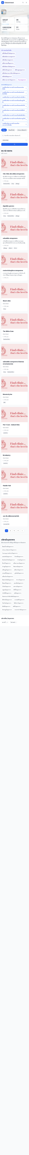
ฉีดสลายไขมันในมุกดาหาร (8, 579)
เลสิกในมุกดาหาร (16, 606)
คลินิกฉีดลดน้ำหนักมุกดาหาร (8, 53)
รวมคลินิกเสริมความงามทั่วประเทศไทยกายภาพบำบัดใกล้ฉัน (14, 124)
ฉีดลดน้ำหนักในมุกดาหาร (7, 546)
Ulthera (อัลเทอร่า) (22, 130)
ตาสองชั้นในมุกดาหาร (7, 573)
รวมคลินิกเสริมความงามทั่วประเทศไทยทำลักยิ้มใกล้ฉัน (14, 111)
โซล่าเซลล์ (13, 622)
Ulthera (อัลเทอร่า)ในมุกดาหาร (9, 550)
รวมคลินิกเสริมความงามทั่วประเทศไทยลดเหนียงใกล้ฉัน (14, 106)
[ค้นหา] (23, 2)
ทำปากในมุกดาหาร (20, 579)
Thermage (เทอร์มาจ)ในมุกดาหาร (9, 553)
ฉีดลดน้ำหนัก (11, 130)
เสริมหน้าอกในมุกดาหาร (7, 576)
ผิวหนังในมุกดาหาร (19, 556)
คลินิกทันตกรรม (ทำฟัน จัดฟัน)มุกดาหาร (11, 73)
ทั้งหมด (4, 130)
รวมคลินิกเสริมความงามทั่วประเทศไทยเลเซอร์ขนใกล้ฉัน (14, 88)
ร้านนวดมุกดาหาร (22, 80)
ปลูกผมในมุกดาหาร (6, 589)
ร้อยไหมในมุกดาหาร (6, 603)
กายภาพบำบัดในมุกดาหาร (20, 609)
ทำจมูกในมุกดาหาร (6, 566)
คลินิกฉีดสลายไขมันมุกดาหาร (8, 66)
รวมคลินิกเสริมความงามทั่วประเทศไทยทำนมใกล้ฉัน (14, 97)
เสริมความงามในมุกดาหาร (19, 563)
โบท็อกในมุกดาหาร (6, 586)
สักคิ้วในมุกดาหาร (17, 589)
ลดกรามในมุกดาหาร (17, 586)
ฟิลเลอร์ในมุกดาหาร (6, 583)
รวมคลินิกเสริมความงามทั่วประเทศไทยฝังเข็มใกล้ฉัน (14, 115)
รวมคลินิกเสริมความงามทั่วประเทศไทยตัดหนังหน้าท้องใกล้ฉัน (14, 93)
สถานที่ (5, 622)
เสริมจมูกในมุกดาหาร (7, 570)
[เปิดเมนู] (26, 2)
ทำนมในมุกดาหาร (21, 560)
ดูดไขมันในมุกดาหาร (19, 573)
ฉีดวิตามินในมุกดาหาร (7, 599)
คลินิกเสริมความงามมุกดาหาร (8, 56)
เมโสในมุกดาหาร (17, 593)
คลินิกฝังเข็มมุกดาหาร (7, 76)
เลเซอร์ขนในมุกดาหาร (7, 556)
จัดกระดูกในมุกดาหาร (7, 609)
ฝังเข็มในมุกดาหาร (6, 606)
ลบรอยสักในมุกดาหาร (19, 599)
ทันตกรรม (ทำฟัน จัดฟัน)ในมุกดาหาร (10, 596)
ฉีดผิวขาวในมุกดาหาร (18, 603)
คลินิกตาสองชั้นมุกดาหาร (7, 63)
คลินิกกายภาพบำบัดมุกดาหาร (8, 80)
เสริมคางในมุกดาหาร (18, 570)
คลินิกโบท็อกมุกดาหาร (7, 70)
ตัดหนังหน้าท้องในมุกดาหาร (8, 560)
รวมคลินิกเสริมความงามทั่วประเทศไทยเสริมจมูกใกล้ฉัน (14, 101)
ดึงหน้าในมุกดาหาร (6, 563)
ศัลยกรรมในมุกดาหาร (18, 566)
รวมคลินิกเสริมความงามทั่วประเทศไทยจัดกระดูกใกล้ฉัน (14, 119)
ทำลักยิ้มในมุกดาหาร (6, 593)
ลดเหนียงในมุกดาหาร (18, 583)
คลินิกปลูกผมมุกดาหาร (20, 70)
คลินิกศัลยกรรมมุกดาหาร (7, 60)
